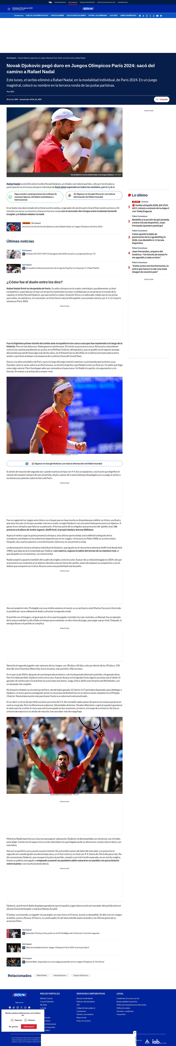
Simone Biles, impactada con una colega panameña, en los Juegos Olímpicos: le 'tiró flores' (65, 961)
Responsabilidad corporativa (127, 1001)
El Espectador (45, 1017)
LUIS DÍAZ (114, 16)
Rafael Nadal (42, 975)
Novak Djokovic (60, 975)
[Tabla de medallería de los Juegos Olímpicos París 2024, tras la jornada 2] (14, 947)
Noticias (31, 1020)
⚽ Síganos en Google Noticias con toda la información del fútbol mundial (67, 463)
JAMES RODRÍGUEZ (128, 16)
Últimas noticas (60, 2)
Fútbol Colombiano (139, 216)
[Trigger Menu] (9, 9)
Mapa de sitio (81, 1017)
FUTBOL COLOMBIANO (97, 16)
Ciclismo (144, 202)
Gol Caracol (72, 2)
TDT (78, 1005)
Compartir (164, 99)
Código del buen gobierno (86, 1008)
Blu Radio (43, 1005)
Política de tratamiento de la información (131, 1005)
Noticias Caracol (46, 998)
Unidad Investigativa (87, 2)
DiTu (42, 1014)
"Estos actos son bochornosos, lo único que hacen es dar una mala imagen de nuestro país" (150, 268)
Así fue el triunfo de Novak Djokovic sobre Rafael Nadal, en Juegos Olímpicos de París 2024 (62, 226)
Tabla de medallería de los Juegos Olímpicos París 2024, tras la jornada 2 (57, 947)
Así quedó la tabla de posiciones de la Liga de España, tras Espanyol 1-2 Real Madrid (62, 268)
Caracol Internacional (48, 1024)
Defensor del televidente (86, 1001)
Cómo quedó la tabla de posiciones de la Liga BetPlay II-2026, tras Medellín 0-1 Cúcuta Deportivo (149, 238)
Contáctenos (81, 1011)
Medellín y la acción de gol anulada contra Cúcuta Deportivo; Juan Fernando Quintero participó (150, 222)
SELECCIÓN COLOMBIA (76, 16)
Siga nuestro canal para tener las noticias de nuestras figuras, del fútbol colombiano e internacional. (35, 197)
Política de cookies (123, 1008)
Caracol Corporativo (47, 1027)
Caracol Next (45, 1030)
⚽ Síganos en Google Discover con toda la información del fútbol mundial (94, 195)
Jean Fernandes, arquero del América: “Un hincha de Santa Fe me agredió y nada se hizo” (149, 254)
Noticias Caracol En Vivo (106, 2)
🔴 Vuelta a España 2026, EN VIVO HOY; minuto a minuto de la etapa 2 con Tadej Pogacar (150, 208)
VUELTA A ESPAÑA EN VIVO (37, 16)
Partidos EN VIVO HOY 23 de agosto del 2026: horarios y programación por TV (61, 253)
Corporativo (121, 1014)
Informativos (123, 2)
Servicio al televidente (85, 998)
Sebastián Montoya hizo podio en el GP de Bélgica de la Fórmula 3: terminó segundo (62, 933)
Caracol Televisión (47, 1001)
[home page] (50, 2)
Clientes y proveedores (85, 1014)
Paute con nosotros (84, 1021)
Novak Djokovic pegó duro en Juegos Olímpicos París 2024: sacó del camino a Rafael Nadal (51, 58)
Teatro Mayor (45, 1021)
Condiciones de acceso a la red (128, 998)
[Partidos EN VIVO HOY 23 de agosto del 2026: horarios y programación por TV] (14, 254)
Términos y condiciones (125, 1011)
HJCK (42, 1011)
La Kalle (43, 1008)
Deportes (18, 1020)
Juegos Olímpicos (81, 975)
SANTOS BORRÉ (57, 16)
